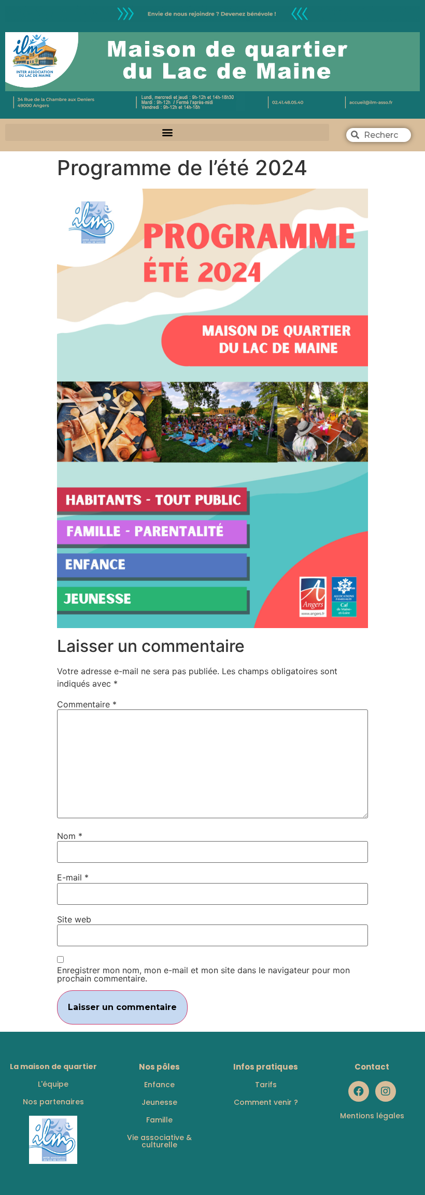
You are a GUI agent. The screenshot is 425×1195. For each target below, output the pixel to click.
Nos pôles (159, 1066)
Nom (69, 836)
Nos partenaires (53, 1102)
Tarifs (266, 1084)
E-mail (73, 877)
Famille (159, 1120)
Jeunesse (159, 1102)
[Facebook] (358, 1091)
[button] (167, 132)
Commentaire (87, 704)
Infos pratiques (265, 1066)
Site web (74, 919)
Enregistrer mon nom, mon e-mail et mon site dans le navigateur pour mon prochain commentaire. (203, 974)
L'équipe (53, 1084)
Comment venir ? (266, 1102)
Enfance (159, 1084)
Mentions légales (372, 1116)
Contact (372, 1066)
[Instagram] (385, 1091)
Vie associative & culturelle (159, 1141)
